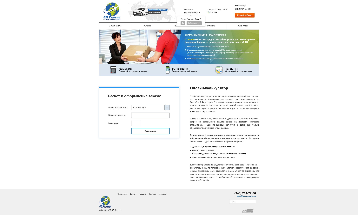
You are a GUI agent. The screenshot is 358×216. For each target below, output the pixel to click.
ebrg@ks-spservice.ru (246, 196)
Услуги (147, 26)
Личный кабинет (244, 15)
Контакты (243, 26)
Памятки (211, 26)
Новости (142, 194)
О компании (115, 26)
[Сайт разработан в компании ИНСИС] (248, 212)
